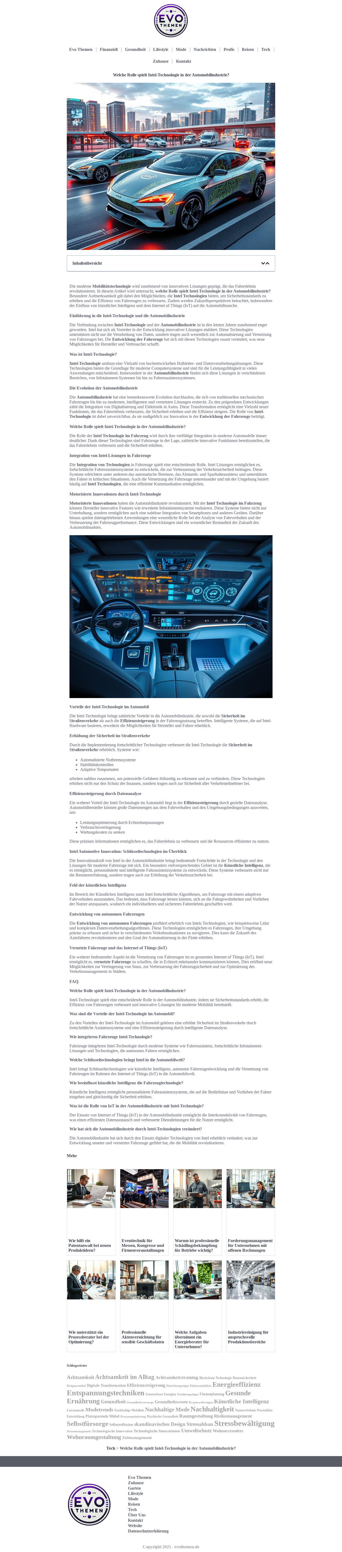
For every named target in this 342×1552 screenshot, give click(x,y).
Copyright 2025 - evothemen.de (171, 1546)
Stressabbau (199, 1424)
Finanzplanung (212, 1394)
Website (135, 1525)
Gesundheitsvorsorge (140, 1402)
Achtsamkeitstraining (177, 1377)
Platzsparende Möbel (102, 1416)
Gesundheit (135, 49)
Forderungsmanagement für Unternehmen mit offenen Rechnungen (250, 1245)
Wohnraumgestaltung (94, 1437)
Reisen (248, 49)
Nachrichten (205, 49)
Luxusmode (75, 1410)
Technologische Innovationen (157, 1431)
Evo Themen (80, 49)
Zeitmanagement (137, 1437)
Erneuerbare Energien (161, 1394)
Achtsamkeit (80, 1377)
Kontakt (183, 61)
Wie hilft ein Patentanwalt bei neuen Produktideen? (89, 1245)
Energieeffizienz (236, 1384)
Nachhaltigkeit (212, 1409)
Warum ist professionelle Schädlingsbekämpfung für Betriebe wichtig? (197, 1245)
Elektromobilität (200, 1385)
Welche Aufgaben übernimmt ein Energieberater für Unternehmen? (192, 1339)
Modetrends (99, 1409)
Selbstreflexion (121, 1425)
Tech (265, 49)
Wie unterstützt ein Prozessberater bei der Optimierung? (88, 1337)
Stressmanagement (79, 1431)
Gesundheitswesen (171, 1402)
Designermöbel (76, 1385)
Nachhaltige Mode (167, 1409)
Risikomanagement (233, 1416)
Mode (181, 49)
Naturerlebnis (245, 1410)
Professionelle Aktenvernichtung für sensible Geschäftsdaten (143, 1337)
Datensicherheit (244, 1378)
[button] (263, 263)
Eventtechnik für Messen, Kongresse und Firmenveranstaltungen (143, 1245)
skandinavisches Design (159, 1424)
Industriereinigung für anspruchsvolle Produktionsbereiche (248, 1337)
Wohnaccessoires (228, 1430)
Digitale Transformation (106, 1385)
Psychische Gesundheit (162, 1416)
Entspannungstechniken (106, 1393)
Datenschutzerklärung (148, 1531)
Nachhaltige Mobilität (129, 1410)
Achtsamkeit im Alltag (124, 1377)
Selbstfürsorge (87, 1423)
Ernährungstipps (188, 1394)
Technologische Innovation (112, 1431)
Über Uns (137, 1515)
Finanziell (109, 49)
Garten (134, 1488)
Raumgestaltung (196, 1416)
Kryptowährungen (201, 1402)
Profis (229, 49)
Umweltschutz (196, 1430)
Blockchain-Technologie (215, 1378)
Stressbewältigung (244, 1423)
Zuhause (161, 61)
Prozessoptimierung (133, 1416)
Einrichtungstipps (177, 1385)
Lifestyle (160, 49)
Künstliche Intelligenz (241, 1401)
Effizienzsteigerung (146, 1385)
